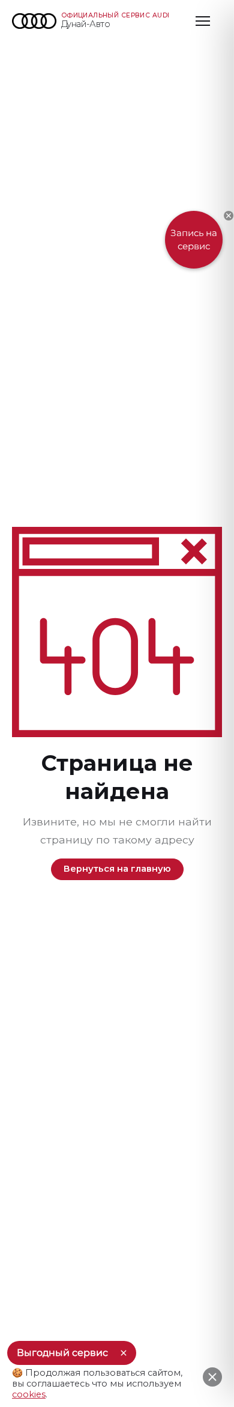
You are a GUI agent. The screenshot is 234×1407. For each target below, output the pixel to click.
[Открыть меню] (203, 21)
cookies (29, 1394)
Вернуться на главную (117, 868)
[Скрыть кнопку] (228, 215)
